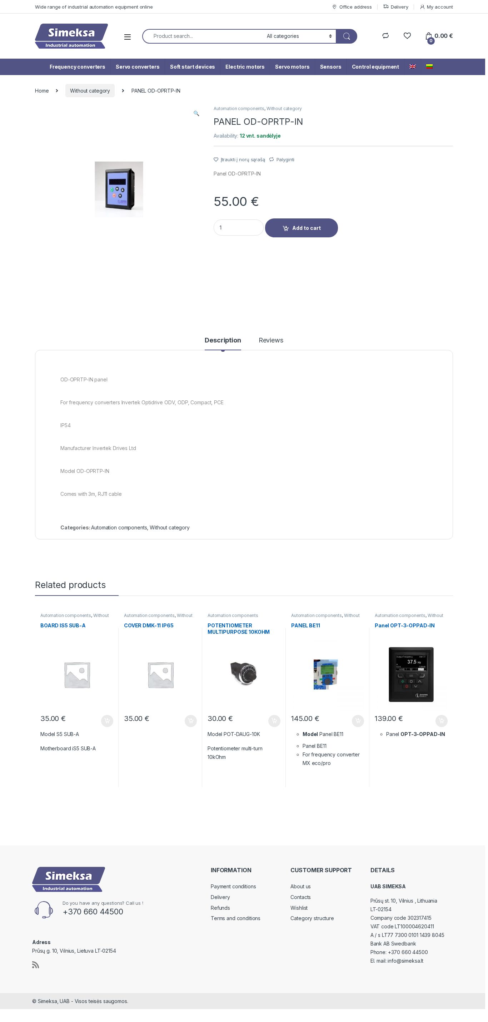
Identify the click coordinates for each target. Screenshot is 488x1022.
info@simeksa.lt (405, 961)
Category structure (312, 918)
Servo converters (138, 67)
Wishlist (299, 908)
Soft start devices (192, 67)
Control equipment (375, 67)
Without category (90, 91)
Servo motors (292, 67)
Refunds (220, 908)
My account (440, 7)
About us (300, 886)
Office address (355, 7)
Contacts (300, 897)
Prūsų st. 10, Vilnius (392, 901)
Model (310, 734)
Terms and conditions (235, 918)
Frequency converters (77, 67)
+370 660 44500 (408, 952)
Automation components (239, 108)
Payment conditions (233, 886)
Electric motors (245, 67)
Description (223, 340)
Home (42, 91)
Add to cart (306, 228)
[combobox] (202, 36)
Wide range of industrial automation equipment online (94, 7)
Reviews (271, 340)
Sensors (331, 67)
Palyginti (286, 159)
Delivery (399, 7)
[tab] (223, 343)
